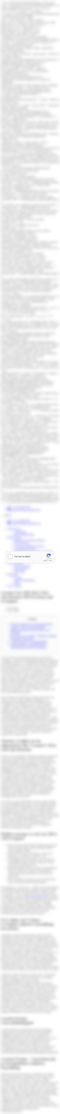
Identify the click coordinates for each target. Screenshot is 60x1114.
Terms (50, 560)
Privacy (46, 560)
